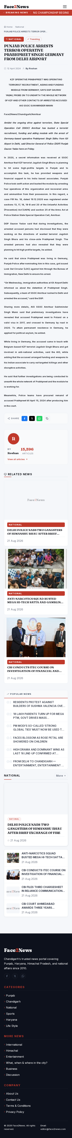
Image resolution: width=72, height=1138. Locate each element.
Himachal (12, 1050)
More (59, 775)
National (19, 26)
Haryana (11, 1019)
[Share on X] (32, 418)
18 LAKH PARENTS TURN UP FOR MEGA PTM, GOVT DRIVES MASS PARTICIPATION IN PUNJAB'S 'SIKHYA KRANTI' (38, 716)
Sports (10, 1013)
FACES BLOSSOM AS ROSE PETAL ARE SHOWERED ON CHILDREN (38, 739)
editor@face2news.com (53, 1129)
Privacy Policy (15, 1112)
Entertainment (15, 1056)
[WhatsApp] (23, 976)
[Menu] (65, 6)
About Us (12, 1093)
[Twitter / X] (15, 976)
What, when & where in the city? (26, 1062)
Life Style (12, 1025)
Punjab (10, 995)
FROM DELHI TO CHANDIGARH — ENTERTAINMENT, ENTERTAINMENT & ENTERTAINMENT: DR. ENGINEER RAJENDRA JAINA (38, 763)
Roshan (13, 453)
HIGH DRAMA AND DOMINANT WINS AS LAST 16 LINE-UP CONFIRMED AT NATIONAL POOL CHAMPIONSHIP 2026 (38, 751)
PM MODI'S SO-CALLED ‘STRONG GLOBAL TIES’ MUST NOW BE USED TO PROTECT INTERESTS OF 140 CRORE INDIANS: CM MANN (38, 728)
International (14, 1044)
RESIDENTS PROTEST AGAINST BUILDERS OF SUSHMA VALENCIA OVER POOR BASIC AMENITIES (38, 704)
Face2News (19, 1125)
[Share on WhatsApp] (39, 418)
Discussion (13, 1074)
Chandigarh (13, 1001)
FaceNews (18, 950)
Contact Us (13, 1099)
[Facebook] (7, 976)
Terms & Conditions (18, 1105)
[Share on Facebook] (24, 418)
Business (11, 1068)
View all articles (16, 459)
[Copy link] (47, 418)
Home (9, 26)
